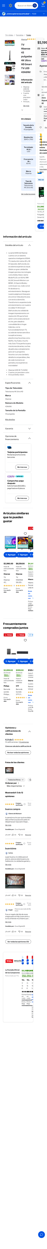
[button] (9, 770)
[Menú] (4, 5)
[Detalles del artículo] (29, 245)
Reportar (28, 835)
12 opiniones (24, 742)
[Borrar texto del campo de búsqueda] (31, 5)
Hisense (24, 39)
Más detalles (10, 419)
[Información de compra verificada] (25, 804)
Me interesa (22, 467)
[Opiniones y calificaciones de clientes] (29, 730)
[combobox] (26, 5)
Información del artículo (17, 236)
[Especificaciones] (29, 383)
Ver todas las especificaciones (32, 194)
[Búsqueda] (35, 5)
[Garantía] (29, 429)
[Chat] (41, 1234)
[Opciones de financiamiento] (29, 437)
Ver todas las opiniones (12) (18, 942)
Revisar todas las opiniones (18, 752)
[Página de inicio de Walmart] (10, 5)
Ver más (26, 106)
